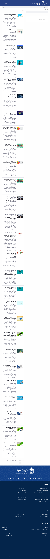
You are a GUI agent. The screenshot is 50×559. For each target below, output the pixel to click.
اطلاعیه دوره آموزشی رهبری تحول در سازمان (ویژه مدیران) (9, 365)
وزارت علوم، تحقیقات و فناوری (42, 490)
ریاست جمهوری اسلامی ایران (21, 492)
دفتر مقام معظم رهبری (43, 488)
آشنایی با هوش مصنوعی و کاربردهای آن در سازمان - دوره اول (10, 96)
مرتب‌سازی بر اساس (44, 9)
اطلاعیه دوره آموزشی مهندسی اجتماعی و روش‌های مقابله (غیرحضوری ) (10, 181)
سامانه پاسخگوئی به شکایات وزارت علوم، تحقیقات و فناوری (16, 504)
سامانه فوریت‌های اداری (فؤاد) (19, 516)
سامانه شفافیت (44, 514)
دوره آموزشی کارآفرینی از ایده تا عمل (10, 30)
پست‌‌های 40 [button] (20, 461)
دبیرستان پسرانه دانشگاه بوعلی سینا (20, 501)
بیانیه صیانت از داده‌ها (20, 514)
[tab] (37, 17)
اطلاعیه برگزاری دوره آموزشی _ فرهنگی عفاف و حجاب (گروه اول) (9, 317)
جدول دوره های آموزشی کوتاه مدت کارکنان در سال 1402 (10, 412)
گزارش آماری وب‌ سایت (43, 516)
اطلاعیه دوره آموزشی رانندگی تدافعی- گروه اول (10, 217)
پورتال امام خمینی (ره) (22, 488)
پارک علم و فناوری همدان (22, 497)
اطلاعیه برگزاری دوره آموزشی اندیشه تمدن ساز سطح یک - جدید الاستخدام (10, 255)
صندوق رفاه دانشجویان (43, 495)
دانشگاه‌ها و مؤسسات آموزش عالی (20, 495)
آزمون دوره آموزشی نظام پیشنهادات (11, 350)
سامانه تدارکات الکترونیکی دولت (21, 490)
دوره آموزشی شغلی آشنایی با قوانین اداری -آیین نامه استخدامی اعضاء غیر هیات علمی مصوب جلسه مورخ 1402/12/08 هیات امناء (9, 163)
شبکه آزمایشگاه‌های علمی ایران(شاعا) (41, 499)
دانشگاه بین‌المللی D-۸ (43, 501)
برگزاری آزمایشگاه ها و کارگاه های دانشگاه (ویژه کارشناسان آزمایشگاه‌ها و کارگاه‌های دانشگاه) (9, 334)
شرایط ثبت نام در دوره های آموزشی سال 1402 (10, 428)
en (3, 3)
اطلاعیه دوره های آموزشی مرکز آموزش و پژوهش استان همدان (10, 236)
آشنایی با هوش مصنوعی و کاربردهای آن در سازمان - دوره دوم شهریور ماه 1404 (10, 79)
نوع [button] (46, 17)
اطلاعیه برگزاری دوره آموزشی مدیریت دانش (10, 381)
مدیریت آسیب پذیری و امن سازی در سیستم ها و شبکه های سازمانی (9, 112)
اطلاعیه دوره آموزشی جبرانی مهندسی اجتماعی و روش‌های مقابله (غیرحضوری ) (10, 145)
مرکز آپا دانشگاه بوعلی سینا (22, 499)
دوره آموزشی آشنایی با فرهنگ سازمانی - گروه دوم (10, 15)
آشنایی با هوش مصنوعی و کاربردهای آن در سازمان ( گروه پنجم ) (10, 62)
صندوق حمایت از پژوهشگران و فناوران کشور (40, 492)
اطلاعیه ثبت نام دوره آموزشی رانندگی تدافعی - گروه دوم (10, 199)
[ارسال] (3, 7)
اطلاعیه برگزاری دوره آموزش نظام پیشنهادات (9, 397)
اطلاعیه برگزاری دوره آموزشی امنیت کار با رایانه (10, 288)
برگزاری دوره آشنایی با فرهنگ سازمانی (10, 46)
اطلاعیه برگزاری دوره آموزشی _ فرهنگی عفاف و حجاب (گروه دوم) (9, 302)
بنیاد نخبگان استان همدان (43, 497)
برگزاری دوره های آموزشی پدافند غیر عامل (9, 443)
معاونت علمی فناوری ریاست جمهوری (41, 504)
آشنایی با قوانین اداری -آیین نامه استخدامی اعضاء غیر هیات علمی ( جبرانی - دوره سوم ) (9, 129)
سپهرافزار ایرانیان (10, 556)
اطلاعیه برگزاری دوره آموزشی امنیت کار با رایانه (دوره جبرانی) (10, 273)
